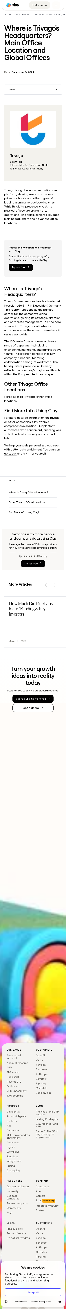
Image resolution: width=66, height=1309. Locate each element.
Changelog (13, 1170)
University (12, 1191)
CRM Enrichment (17, 1090)
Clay (35, 422)
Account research (17, 1062)
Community (14, 1207)
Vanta (39, 1060)
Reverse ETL (14, 1081)
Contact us (42, 1186)
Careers (40, 1195)
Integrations (14, 1161)
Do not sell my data (18, 1237)
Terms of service (16, 1233)
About (39, 1191)
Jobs (38, 1200)
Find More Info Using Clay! (24, 512)
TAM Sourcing (15, 1095)
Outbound (13, 1086)
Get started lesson (18, 1186)
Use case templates (13, 1197)
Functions (12, 1156)
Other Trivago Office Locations (27, 502)
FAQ (9, 1212)
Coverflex (41, 1078)
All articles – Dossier (17, 14)
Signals (11, 1147)
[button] (32, 89)
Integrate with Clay (47, 1205)
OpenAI (40, 1055)
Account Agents (16, 1116)
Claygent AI (13, 1111)
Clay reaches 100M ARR (47, 1125)
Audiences (13, 1142)
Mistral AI (41, 1088)
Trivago (9, 190)
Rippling (41, 1083)
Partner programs (17, 1203)
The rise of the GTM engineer (47, 1113)
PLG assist (13, 1072)
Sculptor (12, 1121)
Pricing (11, 1165)
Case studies (43, 1092)
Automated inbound (14, 1057)
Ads (9, 1125)
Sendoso (41, 1069)
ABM (9, 1067)
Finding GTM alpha (47, 1119)
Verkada (41, 1064)
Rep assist (13, 1076)
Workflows (13, 1151)
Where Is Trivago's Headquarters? (28, 492)
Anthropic (42, 1074)
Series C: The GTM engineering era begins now (47, 1134)
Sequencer (13, 1130)
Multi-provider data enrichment (18, 1136)
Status (40, 1210)
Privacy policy (15, 1228)
